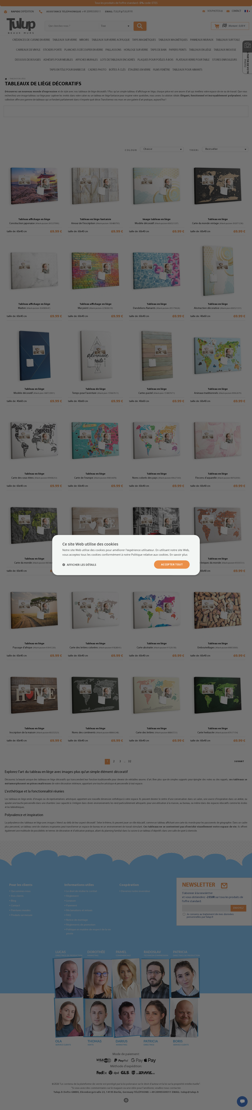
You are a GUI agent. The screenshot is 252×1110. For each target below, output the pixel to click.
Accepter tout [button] (172, 564)
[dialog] (126, 555)
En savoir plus (178, 554)
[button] (79, 564)
